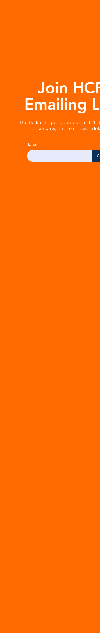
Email (32, 144)
